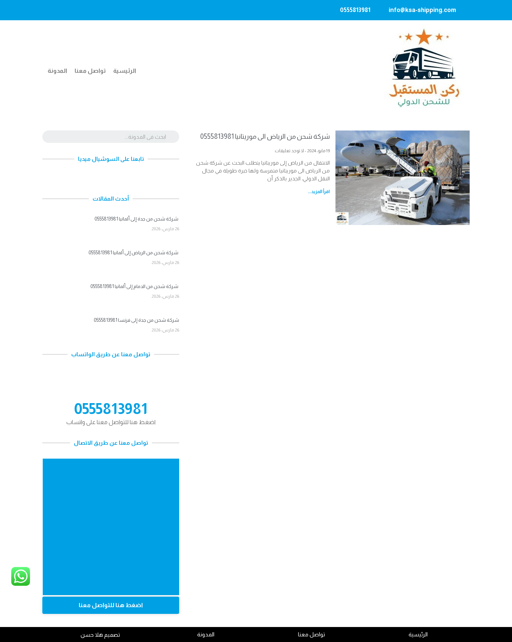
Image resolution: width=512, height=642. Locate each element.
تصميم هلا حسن (100, 635)
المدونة (57, 71)
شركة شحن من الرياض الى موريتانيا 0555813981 (265, 136)
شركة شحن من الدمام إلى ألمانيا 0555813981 (134, 286)
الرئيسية (124, 71)
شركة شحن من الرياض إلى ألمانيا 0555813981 (133, 252)
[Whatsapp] (149, 179)
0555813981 (110, 408)
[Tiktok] (52, 10)
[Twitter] (67, 10)
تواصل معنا (90, 71)
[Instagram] (96, 10)
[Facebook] (82, 10)
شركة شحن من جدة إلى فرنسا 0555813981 (136, 320)
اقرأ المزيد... (319, 191)
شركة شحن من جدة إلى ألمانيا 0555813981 (136, 219)
